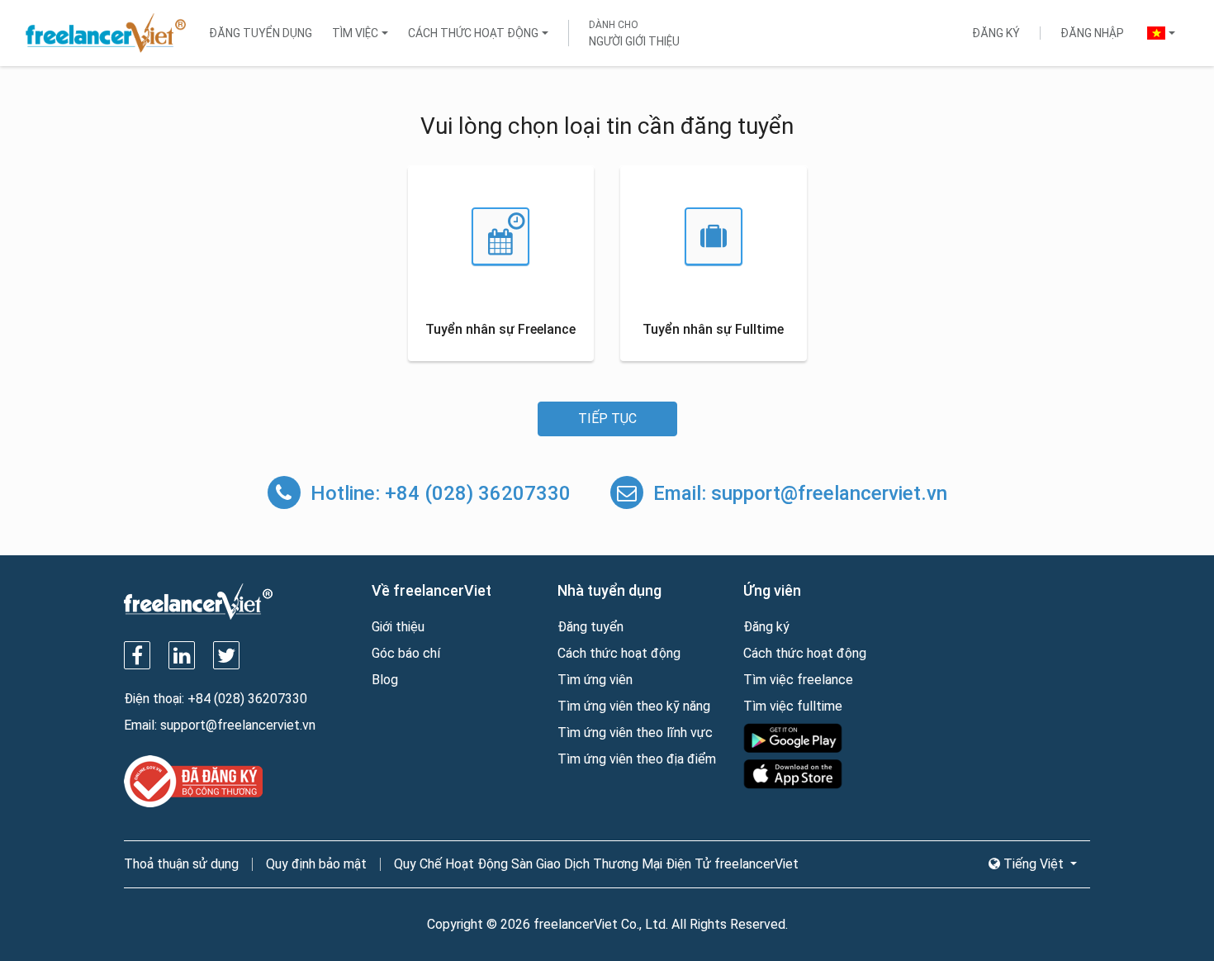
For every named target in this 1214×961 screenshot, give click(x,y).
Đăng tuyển (590, 627)
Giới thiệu (398, 627)
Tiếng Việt (1033, 864)
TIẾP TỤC (607, 418)
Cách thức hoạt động (473, 33)
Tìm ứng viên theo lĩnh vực (635, 732)
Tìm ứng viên (595, 679)
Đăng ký (996, 33)
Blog (385, 679)
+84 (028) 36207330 (478, 493)
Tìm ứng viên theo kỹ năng (633, 706)
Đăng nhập (1092, 33)
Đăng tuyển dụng (260, 33)
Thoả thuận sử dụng (181, 864)
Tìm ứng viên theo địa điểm (636, 759)
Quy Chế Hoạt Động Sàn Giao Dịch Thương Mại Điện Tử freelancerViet (596, 864)
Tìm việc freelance (798, 679)
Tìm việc (355, 33)
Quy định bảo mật (316, 864)
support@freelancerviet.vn (829, 493)
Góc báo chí (406, 653)
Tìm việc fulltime (792, 706)
